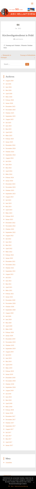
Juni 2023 (9, 203)
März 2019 (9, 368)
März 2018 (9, 406)
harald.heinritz (19, 39)
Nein (12, 486)
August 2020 (9, 313)
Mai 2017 (8, 439)
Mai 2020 (8, 323)
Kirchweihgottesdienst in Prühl (18, 35)
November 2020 (10, 303)
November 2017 (10, 419)
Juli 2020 (8, 316)
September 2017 (10, 426)
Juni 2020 (9, 319)
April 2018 (9, 403)
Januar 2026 (9, 103)
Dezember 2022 (10, 222)
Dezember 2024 (10, 145)
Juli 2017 (8, 432)
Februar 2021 (10, 293)
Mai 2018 (8, 400)
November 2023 (10, 187)
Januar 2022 (9, 258)
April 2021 (9, 287)
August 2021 (9, 274)
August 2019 (9, 352)
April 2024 (9, 171)
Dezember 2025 (10, 106)
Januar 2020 (9, 335)
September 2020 (10, 310)
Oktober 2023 (10, 190)
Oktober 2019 (10, 345)
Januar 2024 (9, 181)
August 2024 (9, 158)
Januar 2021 (9, 297)
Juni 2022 (9, 242)
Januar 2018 (9, 413)
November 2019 (10, 342)
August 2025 (9, 119)
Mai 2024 (8, 168)
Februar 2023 (10, 216)
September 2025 (10, 116)
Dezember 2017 (10, 416)
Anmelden (9, 462)
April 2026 (9, 93)
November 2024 (10, 148)
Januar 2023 (9, 219)
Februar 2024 (10, 177)
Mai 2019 (8, 361)
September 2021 (10, 271)
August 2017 (9, 429)
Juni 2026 (9, 87)
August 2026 (9, 80)
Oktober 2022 (10, 229)
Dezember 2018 (10, 377)
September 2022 (10, 232)
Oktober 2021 (10, 268)
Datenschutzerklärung (21, 486)
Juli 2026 (8, 84)
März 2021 (9, 290)
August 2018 (9, 390)
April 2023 (9, 210)
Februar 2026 (10, 100)
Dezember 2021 (10, 261)
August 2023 (9, 197)
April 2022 (9, 248)
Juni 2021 (9, 281)
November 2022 (10, 226)
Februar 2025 (10, 139)
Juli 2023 (8, 200)
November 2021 (10, 264)
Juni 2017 (9, 436)
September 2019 (10, 348)
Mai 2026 (8, 90)
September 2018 (10, 387)
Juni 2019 (9, 358)
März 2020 (9, 329)
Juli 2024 (8, 161)
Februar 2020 (10, 332)
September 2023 (10, 193)
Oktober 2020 (10, 306)
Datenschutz (7, 475)
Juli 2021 (8, 277)
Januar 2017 (9, 445)
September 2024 (10, 155)
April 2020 (9, 326)
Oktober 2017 (10, 423)
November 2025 (10, 110)
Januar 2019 (9, 374)
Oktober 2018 (10, 384)
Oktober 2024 (10, 151)
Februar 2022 (10, 255)
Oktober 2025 (10, 113)
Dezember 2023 (10, 184)
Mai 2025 (8, 129)
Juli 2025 (8, 122)
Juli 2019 (8, 355)
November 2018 (10, 381)
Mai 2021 (8, 284)
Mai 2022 (8, 245)
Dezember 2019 (10, 339)
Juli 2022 (8, 239)
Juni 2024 (9, 164)
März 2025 (9, 135)
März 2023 (9, 213)
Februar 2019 (10, 371)
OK (9, 486)
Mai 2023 (8, 206)
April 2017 (9, 442)
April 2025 (9, 132)
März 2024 (9, 174)
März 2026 (9, 97)
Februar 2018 (10, 410)
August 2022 (9, 235)
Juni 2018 (9, 397)
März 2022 (9, 252)
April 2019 (9, 364)
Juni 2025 (9, 126)
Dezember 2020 (10, 300)
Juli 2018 (8, 394)
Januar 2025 (9, 142)
